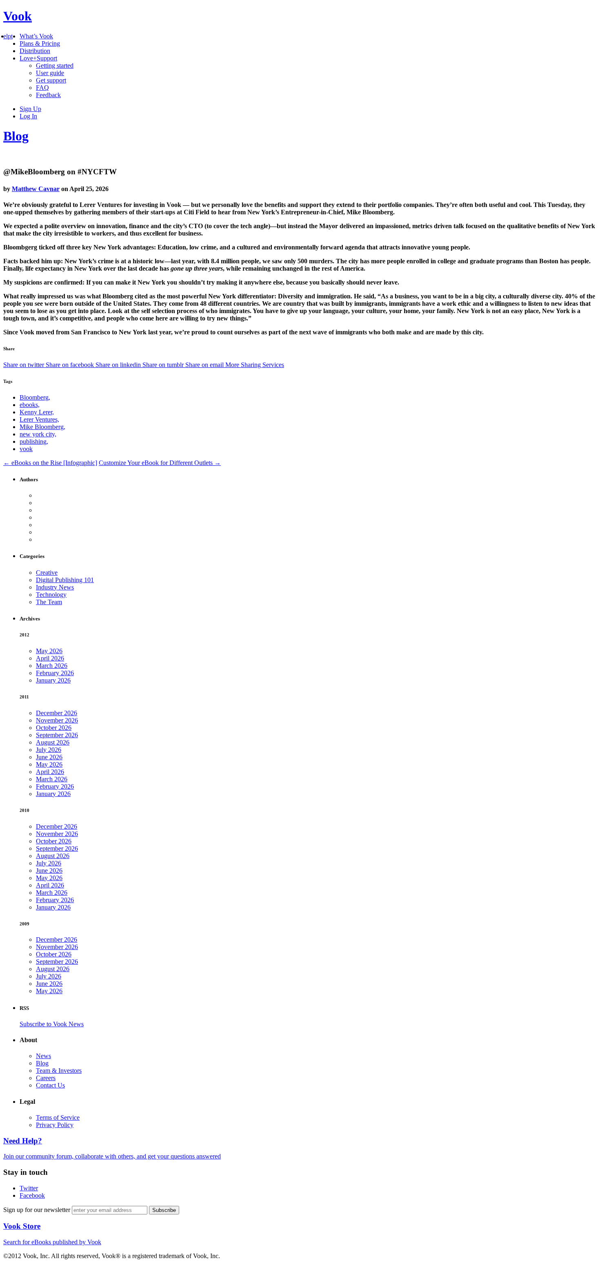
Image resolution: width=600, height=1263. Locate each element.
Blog (16, 136)
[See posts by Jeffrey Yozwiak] (316, 510)
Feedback (48, 94)
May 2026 (49, 650)
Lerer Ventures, (39, 419)
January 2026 (53, 680)
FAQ (42, 87)
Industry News (55, 587)
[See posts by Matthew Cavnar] (316, 517)
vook (26, 448)
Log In (28, 116)
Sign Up (30, 108)
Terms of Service (58, 1117)
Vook (17, 16)
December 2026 (56, 712)
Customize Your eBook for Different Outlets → (160, 462)
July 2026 (48, 749)
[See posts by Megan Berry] (316, 525)
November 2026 (57, 720)
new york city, (38, 434)
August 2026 (52, 742)
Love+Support (38, 58)
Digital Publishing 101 (65, 579)
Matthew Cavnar (36, 188)
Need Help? (22, 1140)
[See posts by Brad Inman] (316, 503)
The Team (49, 601)
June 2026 (49, 757)
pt (10, 36)
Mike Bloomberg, (42, 426)
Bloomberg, (35, 397)
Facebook (32, 1195)
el (5, 36)
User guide (50, 72)
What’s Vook (36, 36)
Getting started (54, 65)
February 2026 (55, 672)
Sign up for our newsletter (37, 1209)
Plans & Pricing (40, 43)
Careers (46, 1077)
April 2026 (50, 658)
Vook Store (21, 1226)
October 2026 (53, 727)
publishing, (34, 441)
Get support (51, 80)
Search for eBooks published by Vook (52, 1242)
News (43, 1055)
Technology (51, 594)
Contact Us (50, 1085)
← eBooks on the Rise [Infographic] (50, 462)
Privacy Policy (54, 1124)
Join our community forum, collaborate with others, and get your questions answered (112, 1156)
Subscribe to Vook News (52, 1024)
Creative (47, 572)
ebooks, (30, 404)
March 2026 (51, 665)
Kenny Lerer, (37, 412)
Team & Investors (59, 1070)
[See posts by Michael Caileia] (316, 532)
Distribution (35, 50)
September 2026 (57, 735)
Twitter (29, 1188)
